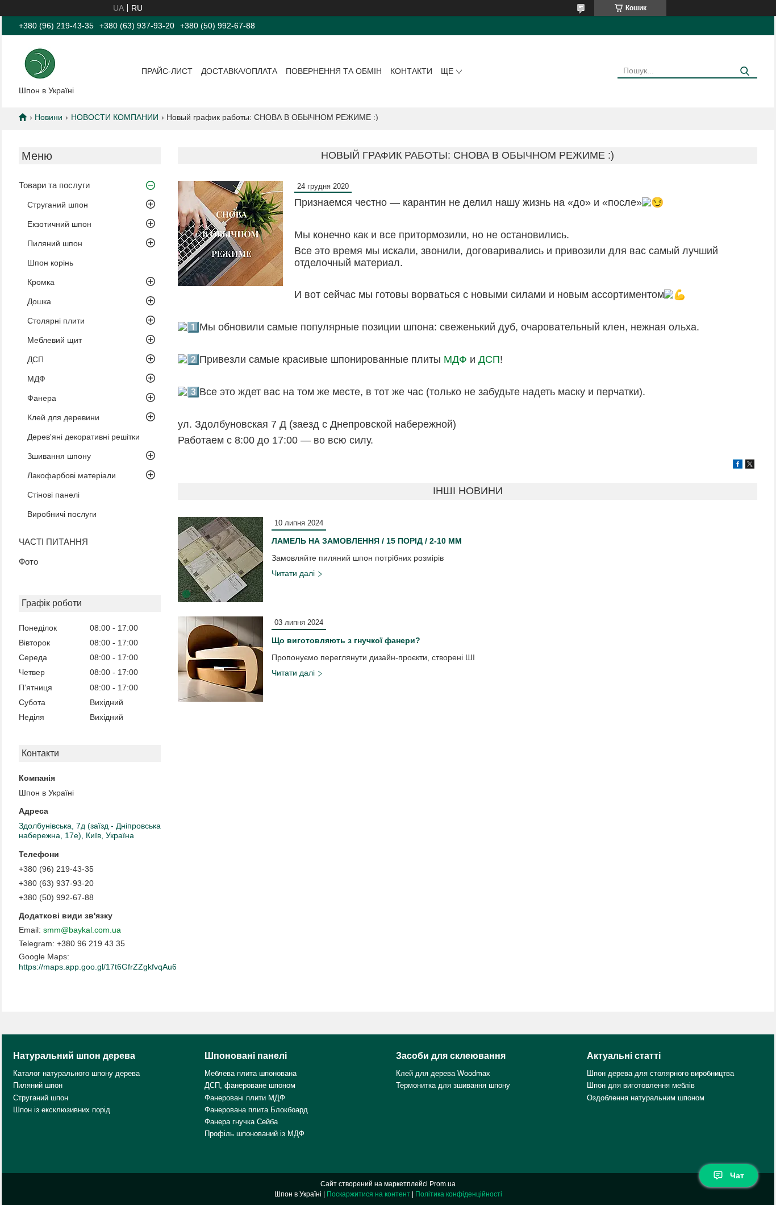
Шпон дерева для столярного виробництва (660, 1073)
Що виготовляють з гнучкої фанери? (346, 640)
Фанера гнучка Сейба (241, 1121)
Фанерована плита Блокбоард (256, 1109)
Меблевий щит (54, 340)
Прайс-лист (167, 71)
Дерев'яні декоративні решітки (83, 436)
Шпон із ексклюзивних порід (61, 1109)
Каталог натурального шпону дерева (76, 1073)
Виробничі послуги (62, 514)
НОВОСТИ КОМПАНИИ (114, 117)
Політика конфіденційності (458, 1194)
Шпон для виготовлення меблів (641, 1085)
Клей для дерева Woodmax (443, 1073)
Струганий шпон (57, 204)
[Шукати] (744, 71)
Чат (737, 1175)
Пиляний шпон (54, 243)
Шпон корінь (50, 262)
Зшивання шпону (59, 456)
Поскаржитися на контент (368, 1194)
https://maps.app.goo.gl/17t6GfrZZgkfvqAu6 (98, 966)
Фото (28, 561)
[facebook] (737, 465)
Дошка (39, 301)
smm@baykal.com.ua (82, 929)
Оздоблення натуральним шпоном (645, 1098)
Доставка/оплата (239, 71)
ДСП (35, 359)
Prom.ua (442, 1184)
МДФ (36, 378)
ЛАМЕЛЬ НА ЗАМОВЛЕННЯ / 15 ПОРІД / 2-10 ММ (367, 540)
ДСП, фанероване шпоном (250, 1085)
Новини (48, 117)
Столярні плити (56, 320)
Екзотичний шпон (59, 224)
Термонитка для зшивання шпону (453, 1085)
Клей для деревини (63, 417)
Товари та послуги (54, 185)
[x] (749, 465)
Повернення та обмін (334, 71)
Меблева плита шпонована (251, 1073)
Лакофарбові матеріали (71, 475)
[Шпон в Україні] (40, 62)
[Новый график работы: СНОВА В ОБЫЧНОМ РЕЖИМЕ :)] (230, 233)
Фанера (41, 398)
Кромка (41, 282)
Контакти (411, 71)
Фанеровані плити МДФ (245, 1098)
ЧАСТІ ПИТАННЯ (53, 541)
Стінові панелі (53, 494)
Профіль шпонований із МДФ (254, 1133)
